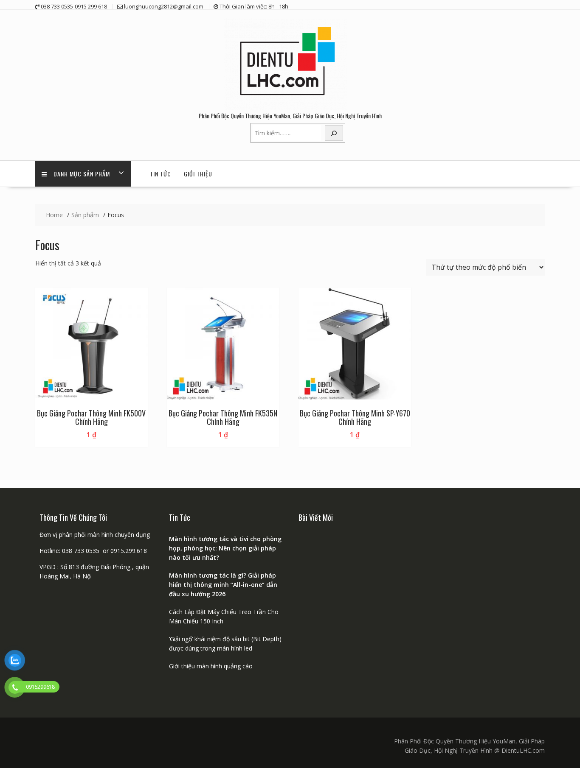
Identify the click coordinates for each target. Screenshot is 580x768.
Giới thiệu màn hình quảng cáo (211, 666)
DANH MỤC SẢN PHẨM (81, 173)
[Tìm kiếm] (334, 133)
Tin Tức (160, 173)
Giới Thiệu (198, 173)
